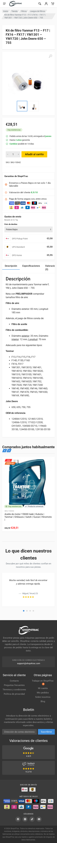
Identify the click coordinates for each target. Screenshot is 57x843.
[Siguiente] (9, 450)
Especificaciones (31, 265)
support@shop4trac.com (28, 663)
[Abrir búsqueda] (40, 3)
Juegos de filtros (37, 11)
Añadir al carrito (34, 154)
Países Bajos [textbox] (12, 229)
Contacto (14, 680)
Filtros (24, 11)
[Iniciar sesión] (46, 3)
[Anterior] (4, 450)
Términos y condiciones (14, 689)
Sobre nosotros (42, 697)
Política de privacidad (14, 694)
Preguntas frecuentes (14, 685)
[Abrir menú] (4, 3)
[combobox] (28, 229)
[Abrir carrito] (52, 3)
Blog (43, 701)
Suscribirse (46, 731)
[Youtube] (39, 819)
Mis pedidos (43, 692)
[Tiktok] (32, 819)
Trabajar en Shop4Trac (43, 682)
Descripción (11, 265)
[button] (23, 610)
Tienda (14, 11)
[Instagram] (25, 819)
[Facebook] (18, 819)
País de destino (10, 224)
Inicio (5, 11)
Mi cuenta (43, 688)
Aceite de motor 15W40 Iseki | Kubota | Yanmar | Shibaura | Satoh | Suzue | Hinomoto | (28, 517)
